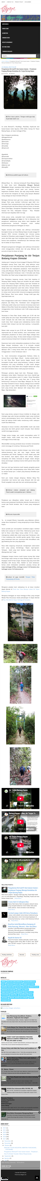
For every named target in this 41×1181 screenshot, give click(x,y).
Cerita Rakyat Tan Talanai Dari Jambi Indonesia (22, 1027)
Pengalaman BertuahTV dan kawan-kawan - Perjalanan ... (21, 1151)
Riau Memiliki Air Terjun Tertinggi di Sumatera (16, 600)
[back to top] (37, 1178)
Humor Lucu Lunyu (28, 984)
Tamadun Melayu (7, 51)
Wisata (13, 73)
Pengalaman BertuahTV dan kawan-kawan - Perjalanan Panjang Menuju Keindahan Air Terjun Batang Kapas (23, 890)
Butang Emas (6, 47)
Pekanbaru (19, 992)
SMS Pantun (23, 994)
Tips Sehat (5, 997)
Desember (7, 1141)
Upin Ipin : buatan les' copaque (18, 997)
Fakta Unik (18, 984)
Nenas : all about (22, 989)
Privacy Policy (19, 2)
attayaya (24, 1172)
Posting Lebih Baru (7, 954)
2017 (4, 1139)
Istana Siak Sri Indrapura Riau (18, 902)
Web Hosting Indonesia (9, 1162)
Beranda (5, 24)
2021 (4, 1130)
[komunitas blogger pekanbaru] (10, 1008)
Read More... (19, 898)
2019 (4, 1134)
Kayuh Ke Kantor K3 (14, 937)
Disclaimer (28, 2)
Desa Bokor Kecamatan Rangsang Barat (20, 1113)
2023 (4, 1128)
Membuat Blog (34, 986)
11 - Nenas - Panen (7, 1069)
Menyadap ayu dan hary (9, 989)
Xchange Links (6, 1000)
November (7, 1143)
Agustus (7, 1158)
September (8, 1156)
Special (30, 994)
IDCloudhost (20, 1162)
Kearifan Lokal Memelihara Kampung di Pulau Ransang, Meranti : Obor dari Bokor (22, 925)
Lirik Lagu (25, 986)
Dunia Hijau (9, 984)
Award (3, 981)
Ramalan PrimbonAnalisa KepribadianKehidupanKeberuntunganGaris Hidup (8, 1101)
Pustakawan (5, 994)
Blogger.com (23, 1174)
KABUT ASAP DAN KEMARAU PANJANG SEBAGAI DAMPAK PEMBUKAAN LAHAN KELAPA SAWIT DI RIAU (20, 1038)
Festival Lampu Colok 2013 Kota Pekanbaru (23, 913)
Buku (3, 984)
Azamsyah (5, 33)
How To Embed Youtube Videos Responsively (17, 1154)
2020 (4, 1132)
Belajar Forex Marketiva (14, 981)
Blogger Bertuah (29, 981)
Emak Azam (5, 28)
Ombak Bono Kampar (8, 992)
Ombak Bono (6, 38)
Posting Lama (35, 954)
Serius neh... (14, 994)
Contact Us (10, 2)
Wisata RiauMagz (7, 42)
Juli (5, 1160)
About (3, 2)
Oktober (7, 1145)
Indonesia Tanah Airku (8, 986)
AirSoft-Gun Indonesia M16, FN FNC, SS (20, 1088)
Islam (18, 986)
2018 (4, 1136)
